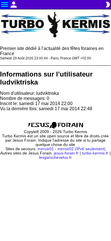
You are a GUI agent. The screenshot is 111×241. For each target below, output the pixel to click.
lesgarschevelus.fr (55, 157)
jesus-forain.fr (66, 153)
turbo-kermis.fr (95, 153)
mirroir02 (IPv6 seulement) (81, 149)
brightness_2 (107, 4)
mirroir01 (46, 149)
